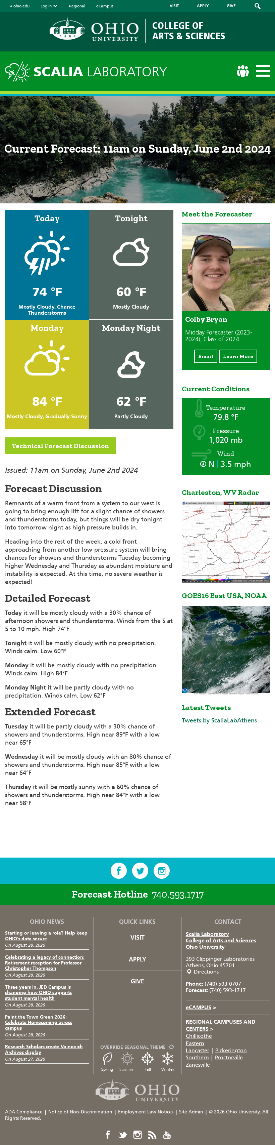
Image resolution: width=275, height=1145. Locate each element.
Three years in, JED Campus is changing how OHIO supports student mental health (38, 992)
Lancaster (197, 1050)
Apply (137, 959)
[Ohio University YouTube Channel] (167, 1135)
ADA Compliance (24, 1112)
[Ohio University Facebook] (108, 1135)
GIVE (231, 5)
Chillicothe (199, 1036)
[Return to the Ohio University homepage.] (94, 29)
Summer (127, 1069)
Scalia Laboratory (207, 934)
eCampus (104, 6)
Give (137, 981)
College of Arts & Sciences (188, 31)
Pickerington (231, 1050)
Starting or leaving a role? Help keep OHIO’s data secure (46, 936)
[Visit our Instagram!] (162, 871)
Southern (197, 1057)
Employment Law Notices (145, 1112)
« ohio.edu (20, 6)
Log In (46, 6)
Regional (77, 6)
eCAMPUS (201, 1007)
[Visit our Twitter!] (140, 871)
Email (205, 356)
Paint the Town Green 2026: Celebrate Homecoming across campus (38, 1022)
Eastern (195, 1043)
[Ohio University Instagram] (137, 1135)
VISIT (174, 5)
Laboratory (100, 72)
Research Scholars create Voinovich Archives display (44, 1049)
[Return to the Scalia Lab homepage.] (19, 70)
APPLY (203, 5)
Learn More (238, 356)
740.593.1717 (178, 894)
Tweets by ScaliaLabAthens (219, 720)
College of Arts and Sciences (221, 940)
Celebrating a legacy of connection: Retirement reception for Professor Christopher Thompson (45, 963)
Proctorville (229, 1057)
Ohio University (205, 947)
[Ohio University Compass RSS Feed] (152, 1135)
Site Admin (191, 1112)
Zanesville (198, 1065)
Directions (206, 972)
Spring (107, 1069)
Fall (148, 1069)
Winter (167, 1069)
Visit (137, 937)
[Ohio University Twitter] (122, 1135)
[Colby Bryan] (226, 309)
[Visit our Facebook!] (119, 871)
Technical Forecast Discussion (60, 446)
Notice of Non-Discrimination (80, 1112)
